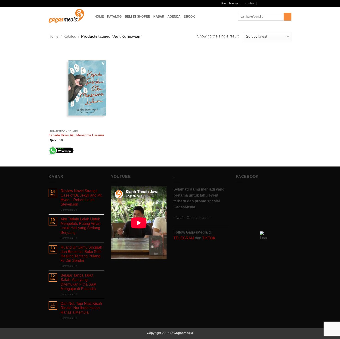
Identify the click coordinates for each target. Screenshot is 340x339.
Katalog (114, 16)
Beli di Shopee (137, 16)
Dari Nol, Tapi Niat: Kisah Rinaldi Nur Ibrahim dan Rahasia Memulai (81, 308)
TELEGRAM (184, 238)
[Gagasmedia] (68, 16)
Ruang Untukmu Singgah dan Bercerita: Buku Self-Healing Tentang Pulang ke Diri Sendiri (81, 254)
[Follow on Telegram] (289, 3)
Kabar (158, 16)
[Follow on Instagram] (271, 3)
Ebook (189, 16)
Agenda (174, 16)
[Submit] (287, 17)
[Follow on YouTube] (284, 3)
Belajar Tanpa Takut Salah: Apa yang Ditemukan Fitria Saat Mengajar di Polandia (78, 282)
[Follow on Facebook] (267, 3)
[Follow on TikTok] (276, 3)
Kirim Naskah (230, 3)
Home (99, 16)
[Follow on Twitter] (280, 3)
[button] (260, 3)
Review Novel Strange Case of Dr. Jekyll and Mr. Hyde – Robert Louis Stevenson (81, 197)
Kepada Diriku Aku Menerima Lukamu (76, 135)
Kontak (249, 3)
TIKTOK (209, 238)
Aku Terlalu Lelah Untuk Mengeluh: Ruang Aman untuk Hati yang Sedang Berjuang (80, 225)
